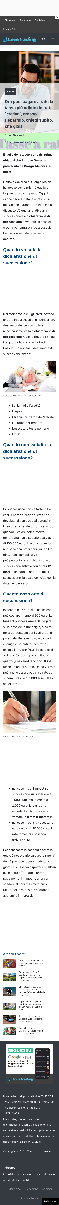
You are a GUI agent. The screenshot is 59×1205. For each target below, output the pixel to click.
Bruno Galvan (13, 135)
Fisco (10, 91)
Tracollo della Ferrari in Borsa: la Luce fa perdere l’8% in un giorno (30, 1019)
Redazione (25, 20)
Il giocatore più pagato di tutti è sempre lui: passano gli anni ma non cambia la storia (31, 1005)
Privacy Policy (10, 29)
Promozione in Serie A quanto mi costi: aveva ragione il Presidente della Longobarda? (30, 976)
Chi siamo (10, 20)
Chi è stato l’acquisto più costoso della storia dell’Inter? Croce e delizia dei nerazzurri (32, 991)
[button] (43, 39)
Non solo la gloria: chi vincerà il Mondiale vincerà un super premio (31, 1031)
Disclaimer (40, 20)
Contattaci (9, 1157)
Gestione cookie (50, 1201)
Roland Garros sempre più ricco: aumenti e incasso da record (31, 963)
